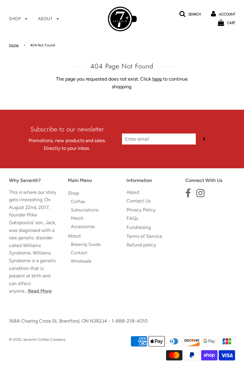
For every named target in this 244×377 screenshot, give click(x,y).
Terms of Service (144, 236)
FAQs (132, 218)
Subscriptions (84, 210)
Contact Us (138, 201)
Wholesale (81, 261)
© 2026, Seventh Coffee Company (37, 339)
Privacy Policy (141, 210)
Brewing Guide (86, 244)
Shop (16, 18)
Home (14, 45)
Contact (79, 252)
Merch (77, 218)
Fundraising (138, 227)
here (157, 79)
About (46, 18)
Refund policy (141, 245)
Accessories (83, 226)
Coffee (78, 201)
